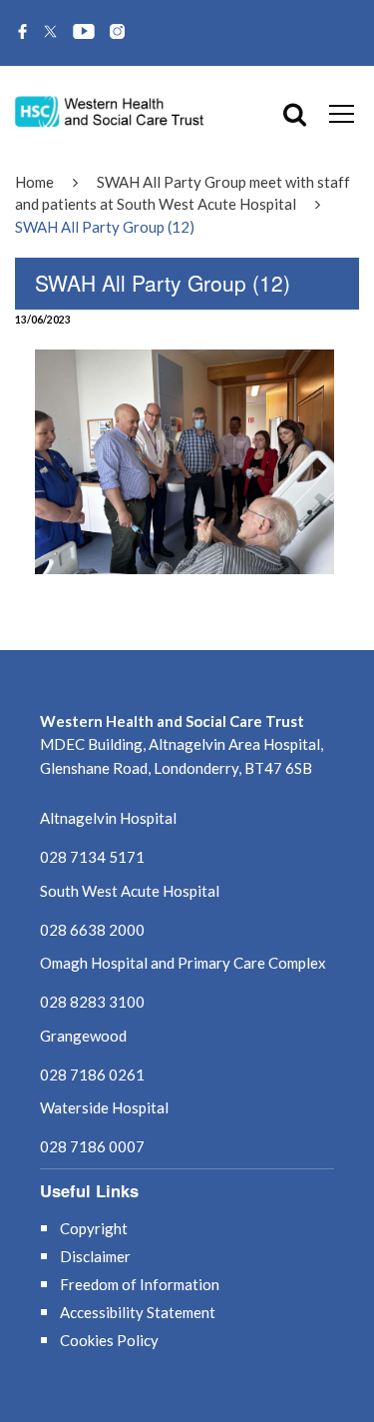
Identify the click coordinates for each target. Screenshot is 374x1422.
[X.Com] (50, 33)
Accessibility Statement (137, 1312)
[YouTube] (84, 33)
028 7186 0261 (92, 1074)
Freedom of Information (139, 1284)
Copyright (94, 1228)
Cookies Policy (109, 1340)
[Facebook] (22, 33)
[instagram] (117, 33)
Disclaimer (95, 1256)
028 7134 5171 (92, 857)
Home (34, 182)
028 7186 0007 (92, 1146)
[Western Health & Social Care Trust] (109, 110)
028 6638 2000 (92, 930)
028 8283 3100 (92, 1002)
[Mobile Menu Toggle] (341, 113)
